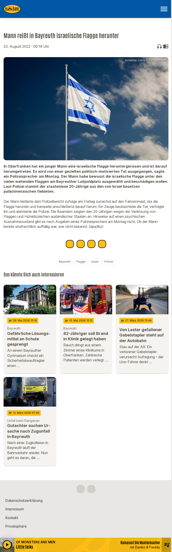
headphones (159, 46)
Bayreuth (65, 261)
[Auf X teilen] (80, 244)
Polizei (108, 261)
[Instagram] (91, 489)
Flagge (81, 261)
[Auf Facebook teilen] (69, 244)
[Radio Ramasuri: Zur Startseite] (81, 8)
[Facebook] (80, 489)
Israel (95, 261)
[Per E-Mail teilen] (102, 244)
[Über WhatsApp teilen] (91, 244)
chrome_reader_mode (165, 46)
